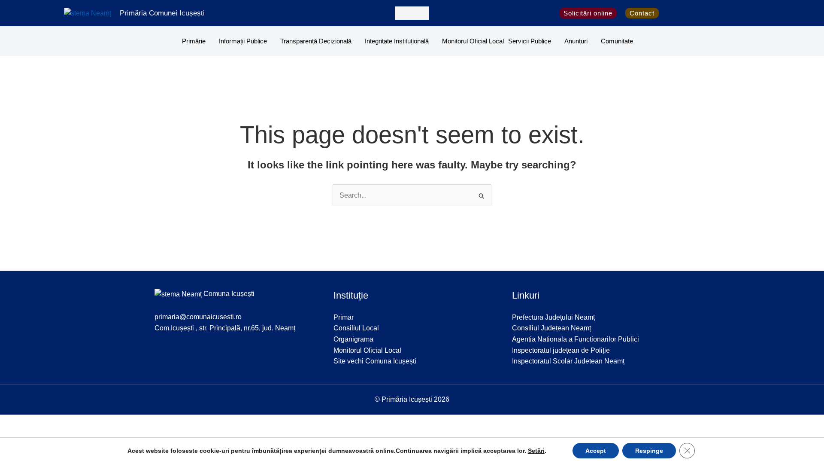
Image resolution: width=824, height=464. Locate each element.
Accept (595, 450)
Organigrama (353, 339)
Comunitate (617, 41)
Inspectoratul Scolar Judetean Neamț (568, 361)
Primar (343, 317)
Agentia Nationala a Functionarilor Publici (575, 339)
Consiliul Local (356, 328)
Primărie (194, 41)
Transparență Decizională (315, 41)
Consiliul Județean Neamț (551, 328)
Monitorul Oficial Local (473, 41)
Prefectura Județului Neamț (553, 317)
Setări (536, 450)
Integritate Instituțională (397, 41)
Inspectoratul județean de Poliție (561, 350)
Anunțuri (576, 41)
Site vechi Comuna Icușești (374, 361)
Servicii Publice (529, 41)
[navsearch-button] (412, 13)
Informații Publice (243, 41)
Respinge (649, 450)
